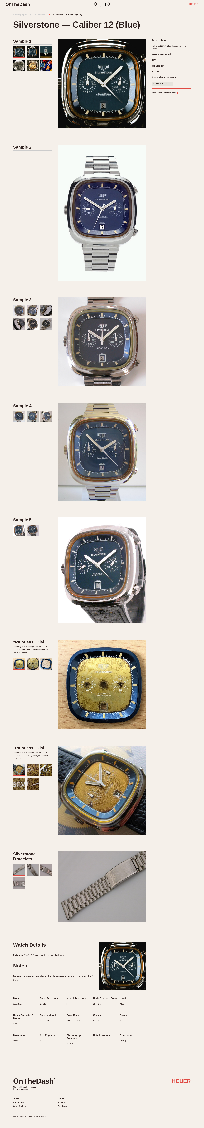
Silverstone (40, 15)
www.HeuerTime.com (40, 650)
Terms (16, 1098)
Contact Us (18, 1102)
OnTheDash (34, 1081)
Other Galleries (20, 1106)
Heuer (181, 1082)
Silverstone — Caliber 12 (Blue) (67, 15)
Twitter (61, 1098)
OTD (18, 4)
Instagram (62, 1102)
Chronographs (20, 15)
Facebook (62, 1106)
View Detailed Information (164, 93)
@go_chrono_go (33, 756)
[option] (102, 83)
